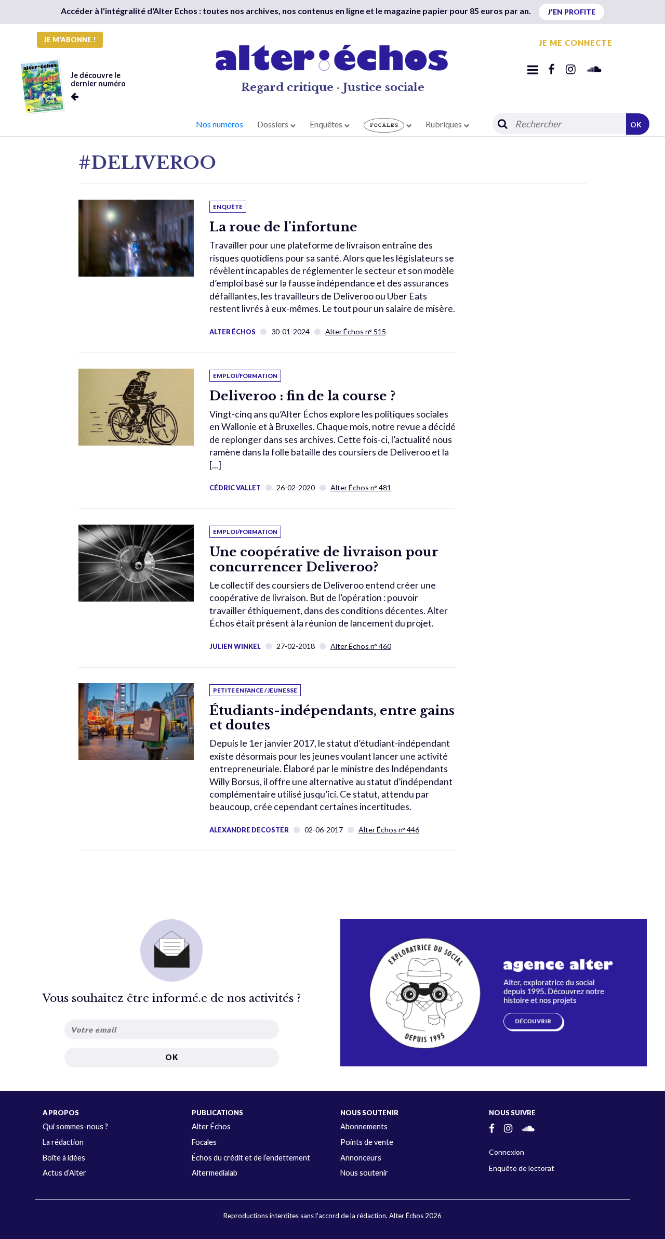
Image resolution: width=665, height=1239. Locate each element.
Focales (204, 1142)
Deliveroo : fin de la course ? (302, 395)
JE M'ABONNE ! (70, 39)
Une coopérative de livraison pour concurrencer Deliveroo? (323, 559)
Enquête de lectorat (521, 1168)
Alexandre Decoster (249, 830)
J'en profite (571, 11)
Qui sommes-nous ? (75, 1126)
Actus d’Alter (64, 1172)
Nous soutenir (364, 1172)
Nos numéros (219, 124)
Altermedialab (214, 1172)
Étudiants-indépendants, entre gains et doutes (332, 718)
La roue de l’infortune (283, 226)
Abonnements (364, 1126)
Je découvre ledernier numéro (98, 79)
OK (636, 124)
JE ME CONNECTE (576, 42)
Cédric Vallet (235, 488)
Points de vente (366, 1142)
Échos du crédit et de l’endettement (251, 1157)
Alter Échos (232, 332)
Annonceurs (360, 1157)
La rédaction (63, 1142)
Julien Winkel (235, 646)
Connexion (506, 1151)
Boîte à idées (64, 1157)
